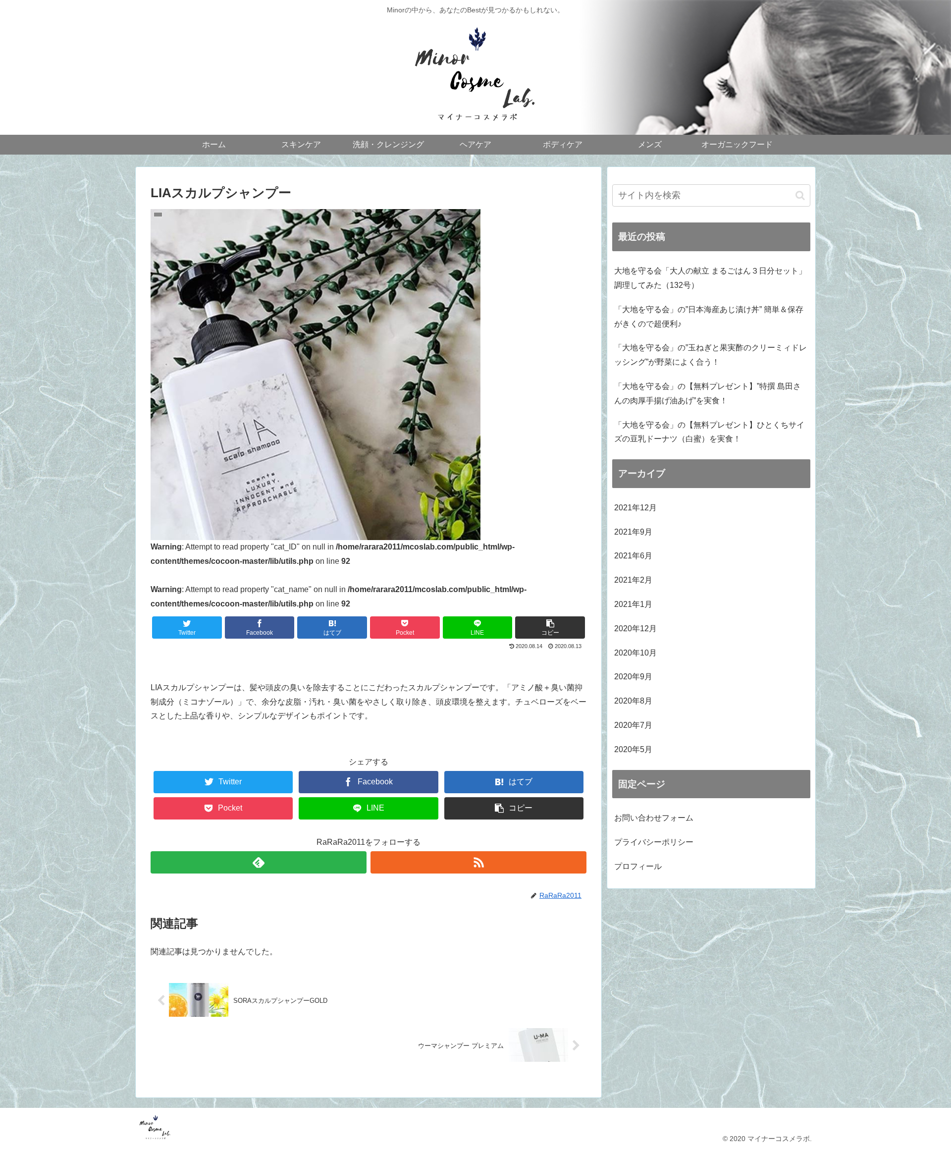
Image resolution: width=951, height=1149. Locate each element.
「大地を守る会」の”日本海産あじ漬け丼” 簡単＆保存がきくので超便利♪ (708, 316)
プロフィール (638, 866)
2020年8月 (633, 701)
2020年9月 (633, 676)
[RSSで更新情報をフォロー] (478, 862)
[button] (800, 195)
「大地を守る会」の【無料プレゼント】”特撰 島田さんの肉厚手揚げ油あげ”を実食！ (707, 393)
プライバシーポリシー (653, 842)
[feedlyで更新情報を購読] (259, 862)
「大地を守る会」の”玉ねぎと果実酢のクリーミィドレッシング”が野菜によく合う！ (710, 354)
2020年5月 (633, 749)
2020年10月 (635, 653)
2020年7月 (633, 725)
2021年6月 (633, 555)
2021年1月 (633, 604)
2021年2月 (633, 580)
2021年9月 (633, 532)
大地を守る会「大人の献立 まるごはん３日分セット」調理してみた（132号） (710, 278)
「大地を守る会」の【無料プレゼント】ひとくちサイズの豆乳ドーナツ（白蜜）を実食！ (709, 432)
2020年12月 (635, 628)
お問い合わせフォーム (653, 818)
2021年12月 (635, 507)
